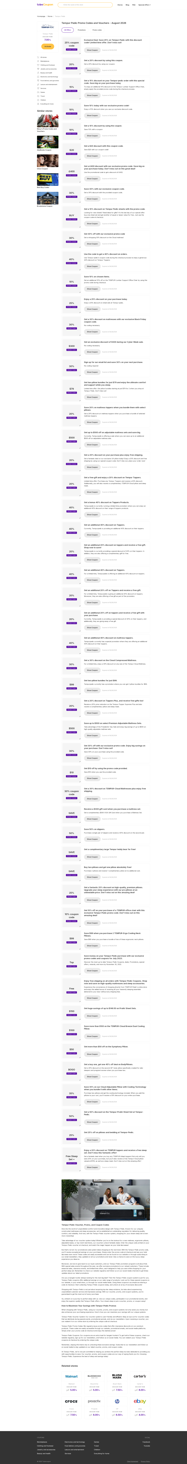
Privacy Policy (145, 1461)
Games (96, 1442)
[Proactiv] (94, 1408)
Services (68, 1453)
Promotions (82, 30)
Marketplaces (42, 1442)
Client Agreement (132, 1461)
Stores (120, 5)
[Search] (61, 5)
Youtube (147, 1446)
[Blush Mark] (117, 1383)
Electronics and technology (75, 1442)
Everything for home (101, 1453)
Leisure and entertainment (74, 1450)
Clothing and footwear (45, 1446)
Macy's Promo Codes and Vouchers (47, 130)
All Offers (67, 30)
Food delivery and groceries (75, 1446)
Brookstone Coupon (44, 206)
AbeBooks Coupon (44, 150)
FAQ (133, 5)
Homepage (41, 16)
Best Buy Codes (43, 187)
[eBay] (140, 1408)
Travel (96, 1446)
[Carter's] (140, 1383)
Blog (127, 5)
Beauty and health (43, 1453)
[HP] (117, 1408)
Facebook (146, 1442)
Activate (48, 46)
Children (97, 1450)
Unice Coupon (42, 169)
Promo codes (97, 30)
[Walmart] (71, 1383)
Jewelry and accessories (46, 1450)
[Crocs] (71, 1408)
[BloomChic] (94, 1383)
